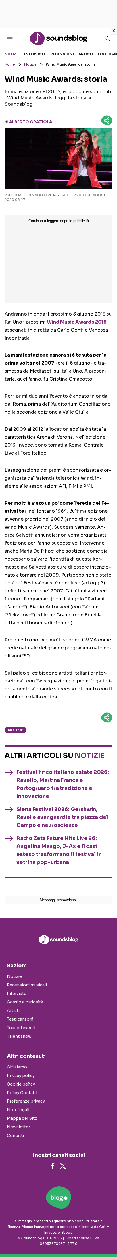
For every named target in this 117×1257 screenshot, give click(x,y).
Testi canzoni (20, 1019)
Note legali (18, 1109)
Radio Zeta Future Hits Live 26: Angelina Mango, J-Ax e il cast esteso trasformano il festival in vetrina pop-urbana (59, 850)
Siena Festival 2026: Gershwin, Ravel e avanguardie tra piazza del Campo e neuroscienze (62, 817)
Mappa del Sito (22, 1118)
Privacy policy (21, 1075)
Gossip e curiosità (25, 1002)
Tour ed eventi (21, 1027)
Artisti (85, 54)
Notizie (12, 54)
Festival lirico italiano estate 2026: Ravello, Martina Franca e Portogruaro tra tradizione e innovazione (62, 784)
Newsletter (18, 1126)
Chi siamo (17, 1067)
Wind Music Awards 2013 (76, 322)
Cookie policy (21, 1084)
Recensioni (62, 54)
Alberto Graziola (30, 121)
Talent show (19, 1036)
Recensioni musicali (27, 985)
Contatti (15, 1135)
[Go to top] (105, 1238)
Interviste (35, 54)
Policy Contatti (22, 1092)
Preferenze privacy (26, 1101)
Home (10, 64)
